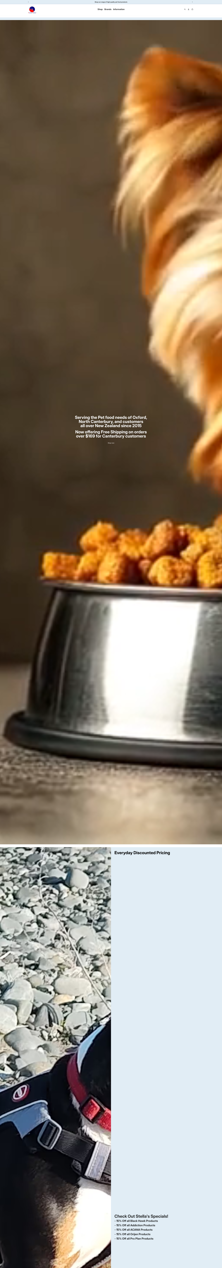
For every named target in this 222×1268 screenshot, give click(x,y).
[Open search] (185, 9)
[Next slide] (192, 2)
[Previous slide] (28, 2)
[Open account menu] (188, 9)
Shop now (111, 443)
